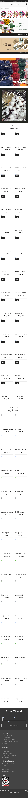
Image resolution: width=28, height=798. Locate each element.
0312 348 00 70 (7, 735)
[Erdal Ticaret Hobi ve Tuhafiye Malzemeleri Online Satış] (14, 4)
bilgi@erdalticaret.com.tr (10, 739)
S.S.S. (3, 767)
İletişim (4, 750)
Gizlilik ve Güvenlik (7, 753)
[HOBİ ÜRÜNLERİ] (9, 14)
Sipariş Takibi (5, 751)
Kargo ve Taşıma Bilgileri (9, 755)
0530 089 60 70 (7, 737)
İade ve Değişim (6, 757)
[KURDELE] (3, 14)
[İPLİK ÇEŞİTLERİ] (21, 14)
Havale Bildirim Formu (8, 771)
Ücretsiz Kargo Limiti (8, 764)
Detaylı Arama (6, 769)
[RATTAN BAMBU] (15, 14)
